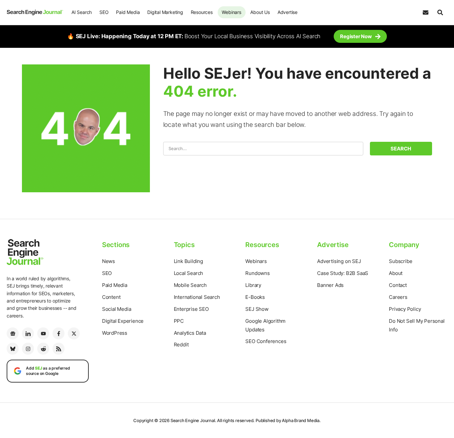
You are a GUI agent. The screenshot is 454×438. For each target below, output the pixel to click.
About (395, 273)
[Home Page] (35, 12)
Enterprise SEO (191, 309)
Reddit (181, 344)
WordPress (114, 333)
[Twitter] (74, 333)
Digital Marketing (165, 12)
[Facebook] (58, 333)
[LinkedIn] (28, 333)
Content (111, 297)
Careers (398, 297)
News (108, 261)
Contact (398, 285)
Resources (202, 12)
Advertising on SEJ (339, 261)
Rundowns (257, 273)
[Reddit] (43, 349)
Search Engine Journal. (193, 420)
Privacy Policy (405, 309)
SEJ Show (256, 309)
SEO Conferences (265, 341)
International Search (197, 297)
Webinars (231, 12)
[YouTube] (43, 333)
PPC (179, 321)
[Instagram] (28, 349)
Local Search (188, 273)
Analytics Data (190, 333)
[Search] (440, 12)
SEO (103, 12)
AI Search (81, 12)
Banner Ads (330, 285)
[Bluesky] (13, 349)
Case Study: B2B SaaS (342, 273)
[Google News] (13, 333)
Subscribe (400, 261)
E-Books (255, 297)
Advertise (287, 12)
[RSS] (58, 349)
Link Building (188, 261)
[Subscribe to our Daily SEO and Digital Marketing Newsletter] (425, 12)
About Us (260, 12)
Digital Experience (123, 321)
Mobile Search (190, 285)
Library (253, 285)
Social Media (116, 309)
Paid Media (128, 12)
